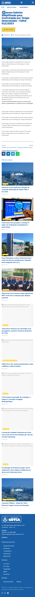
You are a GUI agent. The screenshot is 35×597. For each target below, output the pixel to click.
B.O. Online (6, 566)
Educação (6, 289)
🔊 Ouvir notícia (8, 29)
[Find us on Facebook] (2, 593)
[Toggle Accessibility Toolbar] (4, 12)
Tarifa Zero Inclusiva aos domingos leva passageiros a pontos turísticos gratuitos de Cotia (17, 331)
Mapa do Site (7, 556)
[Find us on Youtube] (8, 593)
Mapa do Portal (11, 7)
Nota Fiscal (6, 574)
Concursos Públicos (20, 35)
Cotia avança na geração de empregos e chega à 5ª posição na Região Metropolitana (16, 399)
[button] (4, 154)
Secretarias (6, 548)
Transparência (23, 7)
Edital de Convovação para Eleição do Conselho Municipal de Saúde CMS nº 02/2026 (15, 189)
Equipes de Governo (8, 546)
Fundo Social (6, 553)
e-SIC (2, 7)
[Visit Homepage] (6, 2)
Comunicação (7, 219)
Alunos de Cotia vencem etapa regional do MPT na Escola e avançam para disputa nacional (17, 295)
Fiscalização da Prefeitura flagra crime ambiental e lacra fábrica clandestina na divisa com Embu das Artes (16, 470)
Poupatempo (6, 569)
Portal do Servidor (8, 581)
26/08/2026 (5, 368)
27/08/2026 (5, 300)
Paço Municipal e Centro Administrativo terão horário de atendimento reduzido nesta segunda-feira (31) (16, 260)
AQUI (7, 62)
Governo (5, 254)
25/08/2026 (5, 474)
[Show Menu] (21, 2)
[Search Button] (33, 2)
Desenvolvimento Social (10, 360)
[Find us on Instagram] (4, 593)
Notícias (28, 35)
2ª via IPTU (6, 564)
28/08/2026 (5, 194)
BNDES (5, 571)
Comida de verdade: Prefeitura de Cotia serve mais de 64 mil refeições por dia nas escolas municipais (17, 434)
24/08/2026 (5, 507)
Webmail (19, 581)
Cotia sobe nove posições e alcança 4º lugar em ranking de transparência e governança (15, 225)
